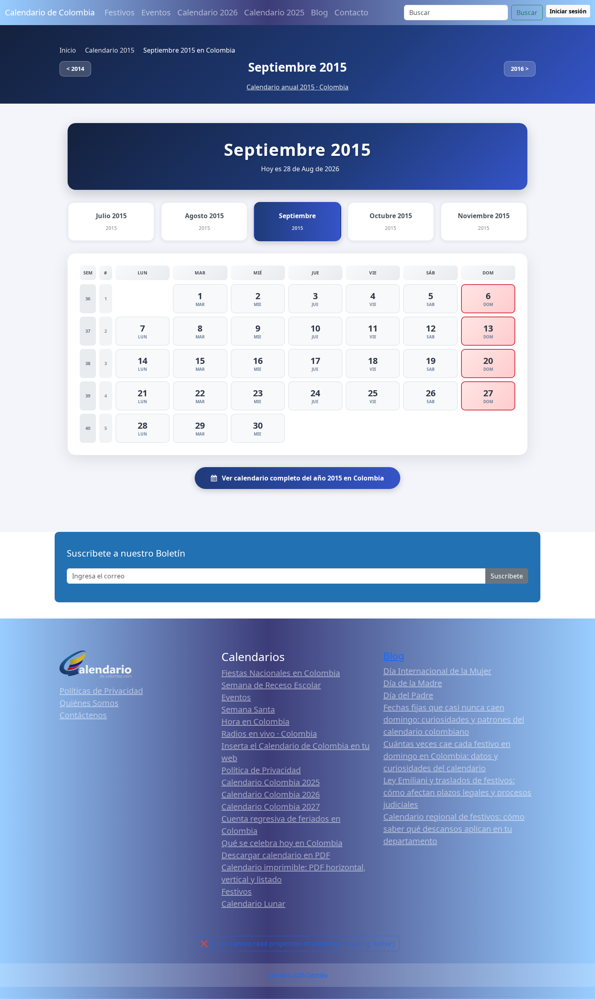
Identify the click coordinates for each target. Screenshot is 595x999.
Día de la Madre (412, 683)
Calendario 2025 (274, 12)
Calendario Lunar (253, 903)
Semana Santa (248, 709)
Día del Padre (408, 695)
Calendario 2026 (207, 12)
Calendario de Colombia (50, 12)
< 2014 (75, 68)
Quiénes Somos (89, 702)
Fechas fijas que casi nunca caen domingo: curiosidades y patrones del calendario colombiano (453, 719)
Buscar (527, 12)
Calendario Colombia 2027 (270, 806)
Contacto (351, 12)
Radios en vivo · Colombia (269, 733)
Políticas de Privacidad (101, 690)
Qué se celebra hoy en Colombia (281, 842)
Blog (319, 12)
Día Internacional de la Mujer (437, 670)
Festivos (119, 12)
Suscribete (507, 576)
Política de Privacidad (261, 770)
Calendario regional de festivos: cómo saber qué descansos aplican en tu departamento (454, 828)
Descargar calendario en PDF (275, 855)
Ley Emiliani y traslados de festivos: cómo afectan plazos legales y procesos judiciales (457, 792)
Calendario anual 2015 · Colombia (297, 87)
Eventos (156, 12)
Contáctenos (83, 715)
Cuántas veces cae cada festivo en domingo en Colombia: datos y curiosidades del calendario (446, 756)
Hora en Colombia (255, 721)
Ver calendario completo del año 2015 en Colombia (302, 478)
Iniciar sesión (568, 11)
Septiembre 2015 (297, 67)
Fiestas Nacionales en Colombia (280, 672)
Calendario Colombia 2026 (270, 794)
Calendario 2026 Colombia (297, 974)
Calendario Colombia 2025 (270, 782)
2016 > (520, 68)
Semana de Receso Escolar (271, 685)
